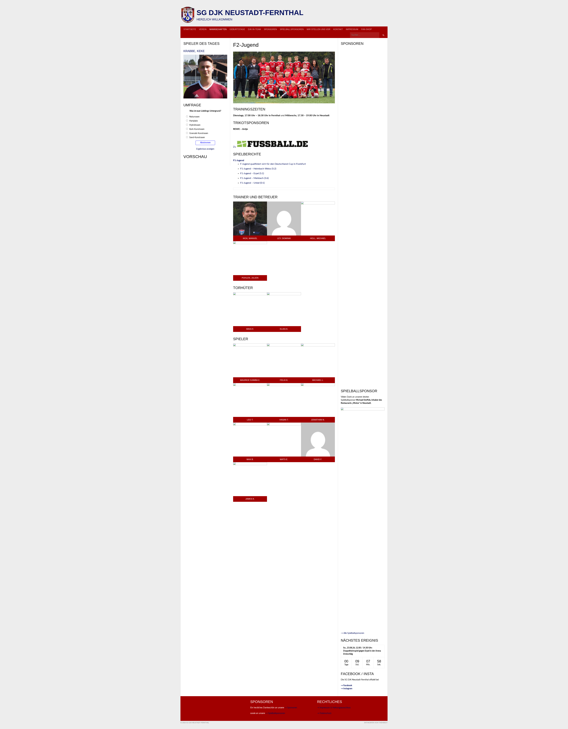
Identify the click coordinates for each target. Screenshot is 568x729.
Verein (202, 29)
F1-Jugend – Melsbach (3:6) (254, 178)
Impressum (352, 29)
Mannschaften (218, 29)
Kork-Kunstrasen (196, 129)
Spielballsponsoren (292, 29)
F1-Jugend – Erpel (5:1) (252, 173)
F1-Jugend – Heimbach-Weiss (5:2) (258, 169)
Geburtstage (237, 29)
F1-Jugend (238, 160)
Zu (235, 147)
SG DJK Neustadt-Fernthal (250, 13)
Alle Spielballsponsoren (352, 633)
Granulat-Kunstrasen (198, 133)
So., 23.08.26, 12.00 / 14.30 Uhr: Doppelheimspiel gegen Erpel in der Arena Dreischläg (362, 651)
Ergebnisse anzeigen (205, 149)
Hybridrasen (194, 125)
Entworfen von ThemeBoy (376, 723)
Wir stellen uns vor (318, 29)
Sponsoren (270, 29)
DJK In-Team (254, 29)
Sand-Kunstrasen (197, 137)
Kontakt (338, 29)
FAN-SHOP (366, 29)
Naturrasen (194, 117)
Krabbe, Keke (194, 51)
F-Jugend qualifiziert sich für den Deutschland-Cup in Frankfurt (273, 164)
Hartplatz (193, 121)
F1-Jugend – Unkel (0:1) (252, 183)
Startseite (189, 29)
